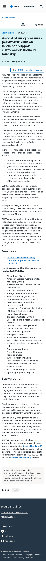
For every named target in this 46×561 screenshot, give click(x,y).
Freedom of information (12, 554)
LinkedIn (9, 536)
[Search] (41, 7)
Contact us (6, 557)
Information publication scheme (15, 552)
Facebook (10, 541)
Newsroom (9, 17)
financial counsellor (19, 457)
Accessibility (19, 557)
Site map (30, 557)
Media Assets (8, 516)
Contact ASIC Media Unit (14, 512)
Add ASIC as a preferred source (28, 70)
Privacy (38, 554)
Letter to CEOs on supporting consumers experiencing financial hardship (23, 260)
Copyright (29, 554)
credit (15, 490)
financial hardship (31, 446)
